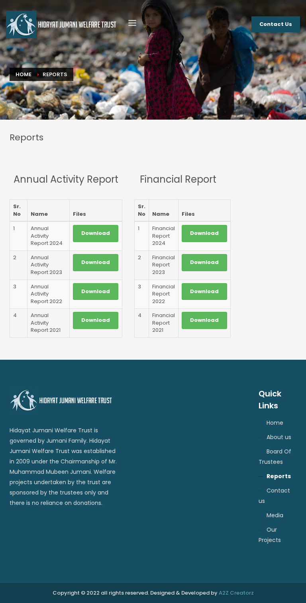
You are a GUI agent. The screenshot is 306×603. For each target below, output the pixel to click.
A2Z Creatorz (236, 593)
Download (95, 233)
